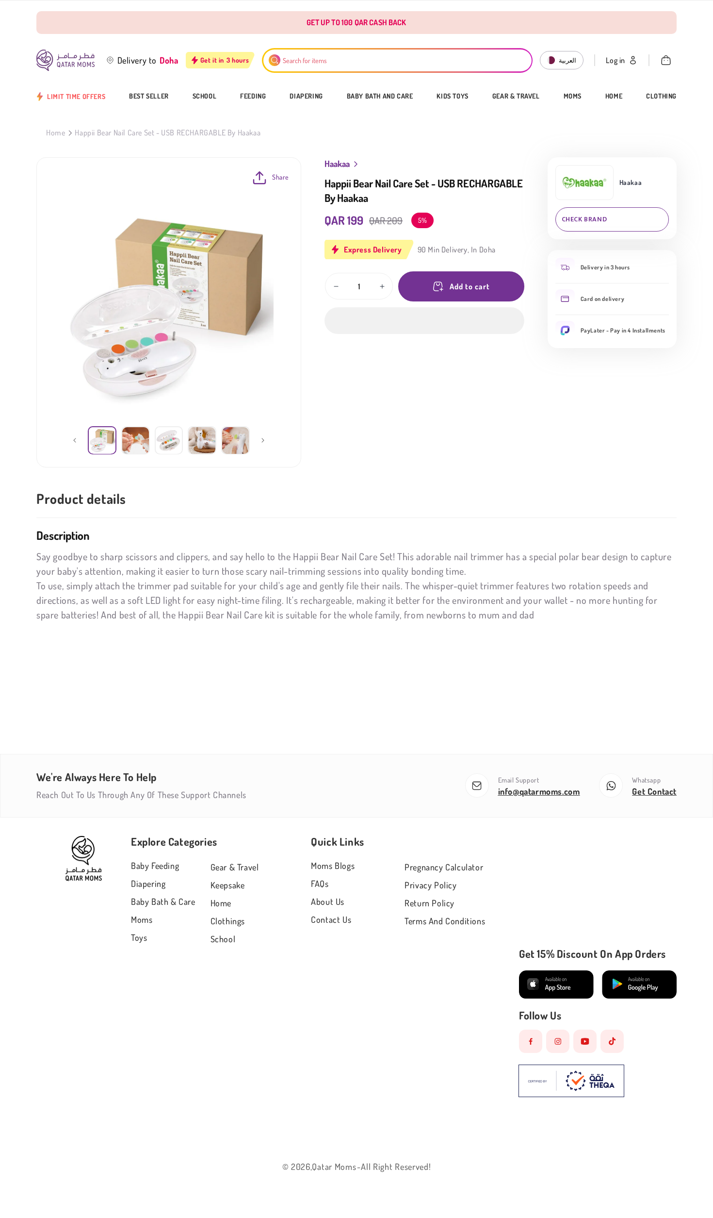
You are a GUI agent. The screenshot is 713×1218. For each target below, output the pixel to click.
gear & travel (235, 867)
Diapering (306, 96)
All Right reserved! (396, 1166)
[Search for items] (274, 60)
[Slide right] (263, 440)
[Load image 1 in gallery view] (102, 440)
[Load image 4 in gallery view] (202, 440)
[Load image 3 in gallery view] (169, 440)
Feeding (253, 96)
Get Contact (654, 791)
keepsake (228, 885)
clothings (228, 921)
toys (139, 937)
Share (280, 177)
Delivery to (137, 60)
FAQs (319, 883)
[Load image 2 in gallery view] (135, 440)
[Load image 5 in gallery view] (235, 440)
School (205, 96)
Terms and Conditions (445, 921)
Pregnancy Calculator (444, 867)
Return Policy (429, 903)
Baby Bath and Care (380, 96)
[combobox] (397, 60)
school (223, 939)
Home (613, 96)
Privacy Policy (430, 885)
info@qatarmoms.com (539, 791)
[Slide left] (74, 440)
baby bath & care (163, 901)
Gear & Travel (516, 96)
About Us (327, 901)
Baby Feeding (155, 865)
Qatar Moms (334, 1166)
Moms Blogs (333, 865)
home (221, 903)
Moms (573, 96)
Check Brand (584, 219)
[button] (424, 320)
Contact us (331, 919)
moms (141, 919)
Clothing (661, 96)
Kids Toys (452, 96)
